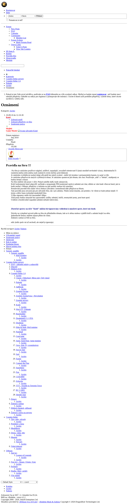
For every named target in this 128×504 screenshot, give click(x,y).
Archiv (9, 85)
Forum (8, 27)
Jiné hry (14, 453)
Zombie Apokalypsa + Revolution (29, 296)
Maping (14, 437)
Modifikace (15, 428)
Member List (21, 38)
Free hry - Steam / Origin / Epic (23, 462)
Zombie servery (22, 300)
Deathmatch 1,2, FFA (24, 318)
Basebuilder (20, 314)
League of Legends (23, 455)
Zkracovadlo (11, 58)
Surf (17, 354)
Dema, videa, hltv (18, 433)
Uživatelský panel (13, 235)
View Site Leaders (23, 49)
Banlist (9, 54)
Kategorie (10, 76)
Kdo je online (11, 242)
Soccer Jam (20, 350)
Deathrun (19, 323)
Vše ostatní (15, 475)
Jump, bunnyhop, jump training (28, 341)
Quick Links (16, 45)
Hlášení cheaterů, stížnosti (21, 408)
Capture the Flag (22, 363)
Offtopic (9, 451)
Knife (18, 305)
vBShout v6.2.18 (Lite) (28, 502)
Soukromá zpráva (18, 124)
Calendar (14, 33)
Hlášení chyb (16, 269)
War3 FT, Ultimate (23, 309)
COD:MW (20, 377)
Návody (19, 442)
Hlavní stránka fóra (13, 246)
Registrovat (10, 10)
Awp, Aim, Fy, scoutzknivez (27, 345)
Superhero (20, 368)
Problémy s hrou (17, 424)
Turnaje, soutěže (12, 251)
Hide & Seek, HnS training (26, 327)
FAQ (13, 31)
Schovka (19, 381)
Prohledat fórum (12, 244)
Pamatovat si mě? (15, 20)
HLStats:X (10, 51)
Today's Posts (21, 47)
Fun (17, 372)
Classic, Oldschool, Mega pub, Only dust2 (33, 278)
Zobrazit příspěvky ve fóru (21, 122)
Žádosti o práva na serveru (21, 413)
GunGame (20, 336)
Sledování (10, 240)
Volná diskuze (16, 446)
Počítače (14, 466)
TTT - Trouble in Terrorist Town (29, 386)
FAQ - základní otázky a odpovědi (24, 264)
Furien (18, 359)
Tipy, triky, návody (18, 419)
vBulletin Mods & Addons (49, 502)
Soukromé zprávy (13, 237)
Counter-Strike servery (15, 79)
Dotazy (14, 399)
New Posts (15, 29)
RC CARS (20, 390)
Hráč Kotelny (21, 255)
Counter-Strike (12, 417)
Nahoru (23, 229)
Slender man (21, 395)
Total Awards (13, 158)
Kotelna (9, 486)
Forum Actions (17, 40)
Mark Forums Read (23, 42)
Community (15, 36)
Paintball (19, 332)
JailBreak (19, 287)
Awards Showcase (15, 149)
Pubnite (9, 83)
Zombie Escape (22, 291)
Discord (14, 267)
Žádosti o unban (17, 404)
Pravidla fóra (11, 56)
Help (8, 12)
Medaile (9, 60)
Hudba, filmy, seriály (19, 471)
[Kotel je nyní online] (28, 131)
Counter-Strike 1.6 (13, 81)
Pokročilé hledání (13, 70)
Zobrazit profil (16, 120)
